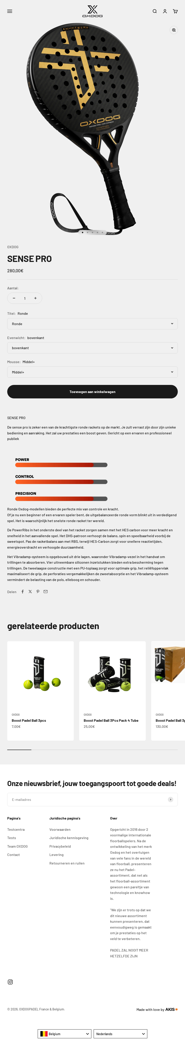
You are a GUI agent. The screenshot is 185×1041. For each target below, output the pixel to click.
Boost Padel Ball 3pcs (29, 720)
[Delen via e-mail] (45, 591)
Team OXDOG (17, 846)
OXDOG (12, 247)
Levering (56, 854)
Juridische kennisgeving (68, 837)
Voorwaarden (60, 829)
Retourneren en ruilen (67, 863)
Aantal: (13, 288)
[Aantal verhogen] (35, 298)
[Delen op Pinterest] (38, 591)
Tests (11, 837)
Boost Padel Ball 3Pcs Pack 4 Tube (111, 720)
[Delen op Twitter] (30, 591)
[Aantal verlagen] (14, 298)
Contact (13, 854)
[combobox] (64, 1033)
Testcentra (16, 829)
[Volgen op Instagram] (10, 982)
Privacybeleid (60, 846)
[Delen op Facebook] (22, 591)
